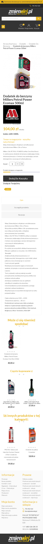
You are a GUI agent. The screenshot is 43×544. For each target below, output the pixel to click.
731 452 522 (36, 6)
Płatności (4, 495)
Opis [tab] (21, 200)
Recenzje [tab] (21, 215)
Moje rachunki (6, 511)
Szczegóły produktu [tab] (21, 207)
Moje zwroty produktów (9, 508)
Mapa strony (6, 491)
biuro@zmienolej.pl (31, 511)
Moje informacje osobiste (9, 515)
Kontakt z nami (6, 483)
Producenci (5, 493)
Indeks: (6, 134)
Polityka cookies (28, 479)
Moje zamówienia (7, 506)
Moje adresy (5, 513)
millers (8, 189)
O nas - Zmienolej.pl (8, 488)
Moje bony (5, 517)
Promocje (5, 479)
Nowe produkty (6, 481)
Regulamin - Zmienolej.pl (9, 486)
